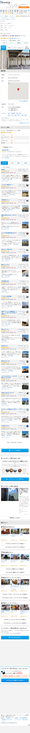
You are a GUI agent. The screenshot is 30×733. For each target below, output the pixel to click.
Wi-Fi (10, 11)
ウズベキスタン (5, 17)
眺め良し (3, 169)
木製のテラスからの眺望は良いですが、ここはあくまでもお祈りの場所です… (9, 313)
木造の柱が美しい (6, 150)
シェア (6, 42)
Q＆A (6, 29)
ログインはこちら (10, 7)
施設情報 (4, 47)
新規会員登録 (24, 7)
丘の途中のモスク (5, 425)
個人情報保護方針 (23, 717)
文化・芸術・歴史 (16, 115)
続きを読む (7, 157)
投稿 (20, 42)
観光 (1, 25)
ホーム (1, 16)
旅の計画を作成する (16, 637)
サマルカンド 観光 (5, 19)
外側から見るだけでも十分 (7, 392)
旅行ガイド (4, 12)
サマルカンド (12, 17)
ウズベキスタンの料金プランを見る (14, 680)
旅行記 (12, 12)
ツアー (8, 12)
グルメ (5, 25)
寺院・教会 (18, 113)
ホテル (6, 11)
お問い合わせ (25, 719)
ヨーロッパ (12, 16)
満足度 (18, 163)
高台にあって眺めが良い (7, 249)
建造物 (13, 113)
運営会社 (3, 717)
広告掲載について (9, 717)
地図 (27, 47)
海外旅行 (6, 16)
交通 (1, 27)
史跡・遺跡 (23, 115)
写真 (9, 47)
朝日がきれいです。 (6, 361)
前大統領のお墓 (5, 281)
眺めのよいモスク (5, 264)
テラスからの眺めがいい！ (7, 184)
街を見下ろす (4, 345)
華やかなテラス (5, 329)
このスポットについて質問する (16, 479)
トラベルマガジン (25, 11)
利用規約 (16, 717)
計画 (27, 42)
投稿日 (25, 163)
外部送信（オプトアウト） (7, 719)
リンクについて (17, 719)
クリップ (12, 42)
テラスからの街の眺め (6, 296)
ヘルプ (3, 721)
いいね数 (11, 163)
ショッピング (11, 25)
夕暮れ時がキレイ (5, 199)
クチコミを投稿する (16, 450)
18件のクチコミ (17, 38)
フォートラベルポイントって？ (23, 16)
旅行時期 (4, 163)
